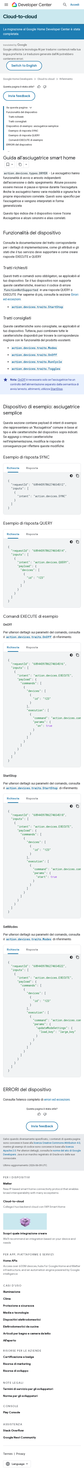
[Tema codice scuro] (71, 476)
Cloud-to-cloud (20, 17)
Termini (8, 1453)
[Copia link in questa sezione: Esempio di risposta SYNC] (53, 457)
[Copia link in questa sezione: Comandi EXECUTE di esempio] (62, 616)
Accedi (74, 4)
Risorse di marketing (17, 1364)
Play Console (11, 1412)
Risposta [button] (32, 468)
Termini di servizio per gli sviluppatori (28, 1389)
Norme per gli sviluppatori (20, 1396)
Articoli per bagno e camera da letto (27, 1333)
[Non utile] (45, 87)
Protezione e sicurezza (18, 1305)
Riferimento (66, 78)
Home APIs (10, 1260)
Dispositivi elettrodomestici (22, 1319)
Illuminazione (11, 1291)
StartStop (57, 389)
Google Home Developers (17, 78)
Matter (7, 1183)
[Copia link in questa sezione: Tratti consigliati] (35, 318)
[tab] (13, 467)
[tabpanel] (42, 493)
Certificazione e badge (18, 1357)
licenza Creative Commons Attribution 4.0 (57, 1142)
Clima (7, 1298)
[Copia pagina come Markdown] (20, 164)
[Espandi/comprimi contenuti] (30, 107)
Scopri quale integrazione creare (25, 1233)
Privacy (20, 1453)
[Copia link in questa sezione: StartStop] (21, 775)
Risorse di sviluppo (15, 1370)
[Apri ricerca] (65, 4)
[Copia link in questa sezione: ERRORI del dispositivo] (55, 1090)
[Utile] (39, 87)
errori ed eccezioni (57, 1099)
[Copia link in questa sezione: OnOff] (17, 624)
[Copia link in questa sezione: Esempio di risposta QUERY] (56, 523)
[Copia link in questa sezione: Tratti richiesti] (31, 268)
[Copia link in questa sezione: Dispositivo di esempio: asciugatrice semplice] (26, 413)
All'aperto (9, 1340)
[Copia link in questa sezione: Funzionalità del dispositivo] (65, 233)
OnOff (22, 379)
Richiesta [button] (13, 468)
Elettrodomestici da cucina (20, 1326)
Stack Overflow (13, 1430)
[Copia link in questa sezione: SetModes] (22, 927)
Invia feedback (19, 96)
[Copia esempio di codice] (77, 476)
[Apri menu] (6, 4)
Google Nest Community (19, 1437)
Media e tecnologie (16, 1312)
